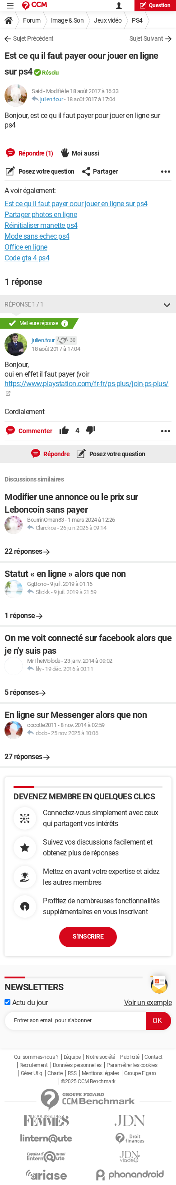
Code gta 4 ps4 (27, 258)
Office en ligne (26, 247)
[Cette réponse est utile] (64, 431)
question (160, 5)
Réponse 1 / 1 (24, 304)
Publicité (129, 1057)
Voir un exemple (148, 1002)
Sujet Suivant (146, 38)
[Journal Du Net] (129, 1120)
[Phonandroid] (129, 1174)
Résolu (50, 72)
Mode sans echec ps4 (37, 236)
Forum (32, 20)
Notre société (100, 1057)
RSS (72, 1073)
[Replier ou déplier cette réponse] (167, 304)
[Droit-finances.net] (129, 1138)
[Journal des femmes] (46, 1120)
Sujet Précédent (33, 38)
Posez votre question (45, 171)
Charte (54, 1073)
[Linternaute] (46, 1138)
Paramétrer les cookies (132, 1065)
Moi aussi (85, 153)
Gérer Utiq (31, 1073)
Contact (153, 1057)
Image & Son (67, 20)
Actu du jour (29, 1002)
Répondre (56, 454)
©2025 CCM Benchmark (88, 1081)
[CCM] (34, 5)
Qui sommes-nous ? (36, 1057)
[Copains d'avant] (46, 1156)
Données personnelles (77, 1065)
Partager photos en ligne (41, 214)
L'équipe (72, 1057)
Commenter (34, 430)
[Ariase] (46, 1175)
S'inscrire (88, 936)
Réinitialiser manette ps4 (41, 225)
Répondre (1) (35, 153)
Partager (105, 171)
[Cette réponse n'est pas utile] (91, 431)
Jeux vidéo (107, 20)
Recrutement (33, 1065)
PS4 (137, 20)
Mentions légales (100, 1073)
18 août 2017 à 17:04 (91, 99)
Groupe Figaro (140, 1073)
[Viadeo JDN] (129, 1156)
